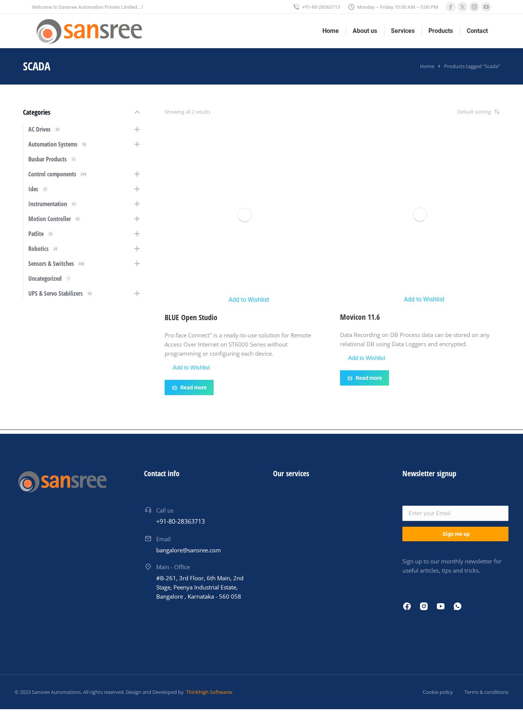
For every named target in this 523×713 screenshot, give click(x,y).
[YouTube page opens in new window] (486, 7)
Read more (193, 387)
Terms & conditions (486, 692)
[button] (245, 300)
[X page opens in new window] (462, 7)
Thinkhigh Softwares (208, 692)
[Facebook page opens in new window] (451, 7)
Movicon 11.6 (360, 317)
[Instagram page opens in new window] (474, 7)
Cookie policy (438, 692)
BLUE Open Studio (191, 317)
